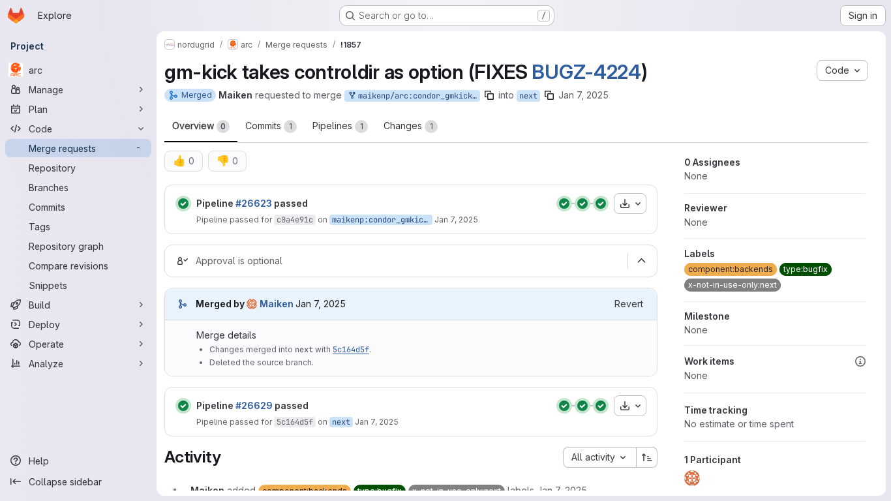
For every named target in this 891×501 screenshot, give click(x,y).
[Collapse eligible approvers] (641, 261)
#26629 (254, 405)
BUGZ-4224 (586, 72)
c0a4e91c (295, 220)
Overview (199, 125)
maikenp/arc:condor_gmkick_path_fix (417, 96)
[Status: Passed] (183, 203)
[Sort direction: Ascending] (647, 457)
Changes (408, 125)
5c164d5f (351, 349)
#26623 (253, 203)
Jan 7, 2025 (583, 94)
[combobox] (599, 457)
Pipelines (337, 125)
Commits (268, 125)
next (528, 96)
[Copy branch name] (489, 95)
